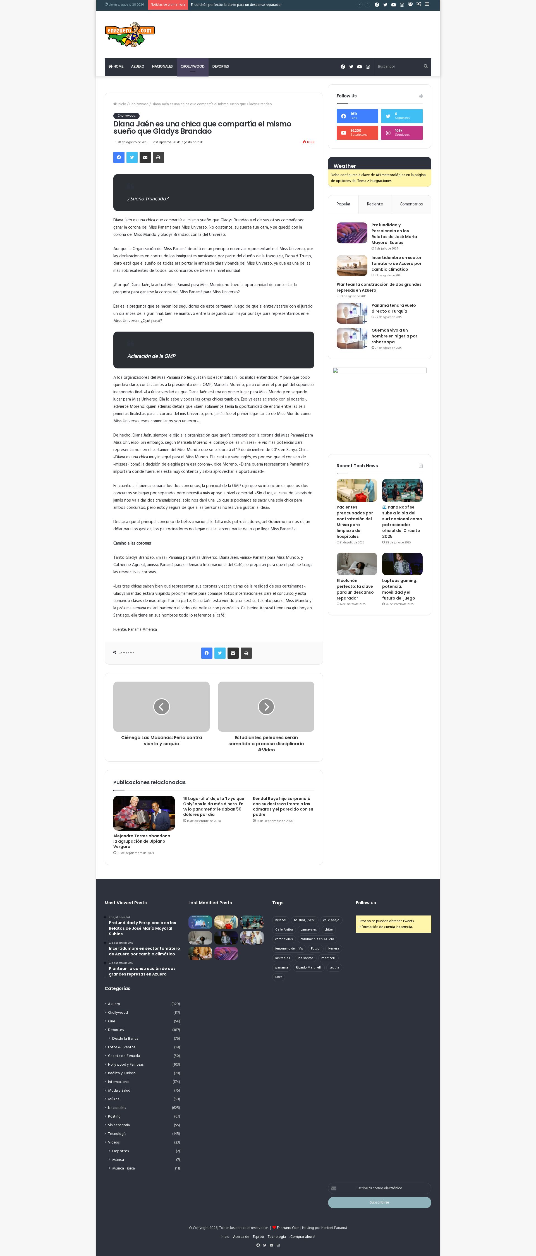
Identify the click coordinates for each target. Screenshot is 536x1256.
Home (118, 66)
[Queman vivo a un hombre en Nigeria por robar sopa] (352, 338)
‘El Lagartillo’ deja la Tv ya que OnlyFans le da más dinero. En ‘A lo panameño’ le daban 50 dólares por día (213, 806)
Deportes (220, 66)
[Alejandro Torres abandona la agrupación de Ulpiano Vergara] (144, 813)
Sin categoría (119, 1125)
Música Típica (123, 1168)
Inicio (121, 104)
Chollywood (193, 66)
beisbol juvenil (304, 920)
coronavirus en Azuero (317, 939)
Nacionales (162, 66)
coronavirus (284, 939)
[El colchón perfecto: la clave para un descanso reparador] (357, 564)
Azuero (137, 66)
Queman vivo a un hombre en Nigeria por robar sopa (394, 336)
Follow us (366, 903)
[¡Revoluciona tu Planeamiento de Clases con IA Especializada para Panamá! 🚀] (200, 922)
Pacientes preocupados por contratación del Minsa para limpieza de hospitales (355, 521)
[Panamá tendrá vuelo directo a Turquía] (352, 313)
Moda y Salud (119, 1091)
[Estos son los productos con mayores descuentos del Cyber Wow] (200, 953)
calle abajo (331, 920)
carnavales (309, 930)
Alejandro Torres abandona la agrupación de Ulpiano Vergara (141, 841)
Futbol (315, 948)
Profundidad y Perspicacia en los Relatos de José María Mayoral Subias (394, 233)
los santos (306, 958)
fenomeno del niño (289, 948)
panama (281, 967)
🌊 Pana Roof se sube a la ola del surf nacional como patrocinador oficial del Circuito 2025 (402, 521)
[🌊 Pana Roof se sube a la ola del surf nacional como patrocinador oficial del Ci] (402, 490)
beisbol (280, 920)
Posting (114, 1117)
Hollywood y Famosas (125, 1065)
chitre (329, 930)
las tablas (282, 958)
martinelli (328, 958)
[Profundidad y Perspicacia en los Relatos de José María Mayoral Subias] (352, 232)
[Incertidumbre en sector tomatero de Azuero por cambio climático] (352, 265)
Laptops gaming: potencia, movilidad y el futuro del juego (399, 589)
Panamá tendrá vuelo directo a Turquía (394, 308)
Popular (343, 204)
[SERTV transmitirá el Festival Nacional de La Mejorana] (252, 938)
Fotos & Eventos (121, 1047)
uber (278, 977)
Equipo (258, 1237)
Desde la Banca (125, 1039)
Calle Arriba (284, 930)
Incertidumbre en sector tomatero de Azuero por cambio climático (397, 263)
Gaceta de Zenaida (124, 1056)
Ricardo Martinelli (309, 967)
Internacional (119, 1082)
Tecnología (117, 1134)
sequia (334, 967)
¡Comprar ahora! (302, 1237)
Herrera (333, 948)
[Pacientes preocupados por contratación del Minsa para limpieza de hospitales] (357, 490)
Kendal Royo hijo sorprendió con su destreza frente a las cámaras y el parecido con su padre (283, 806)
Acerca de (241, 1237)
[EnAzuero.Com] (130, 34)
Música (113, 1099)
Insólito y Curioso (122, 1073)
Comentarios (411, 204)
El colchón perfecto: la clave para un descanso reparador (355, 589)
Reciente (375, 204)
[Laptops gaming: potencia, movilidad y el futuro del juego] (402, 564)
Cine (111, 1021)
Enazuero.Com (288, 1228)
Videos (113, 1142)
